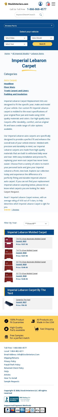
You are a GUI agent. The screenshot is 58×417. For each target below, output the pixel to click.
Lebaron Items (37, 53)
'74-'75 (18, 239)
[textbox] (29, 26)
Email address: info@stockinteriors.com (21, 354)
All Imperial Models (20, 53)
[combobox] (29, 26)
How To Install (10, 378)
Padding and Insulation (15, 94)
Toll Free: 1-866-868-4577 (15, 347)
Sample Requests (11, 381)
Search (42, 44)
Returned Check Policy (14, 368)
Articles (7, 374)
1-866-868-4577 (36, 9)
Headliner (9, 83)
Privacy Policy (10, 361)
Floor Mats (9, 87)
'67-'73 (18, 262)
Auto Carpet (10, 80)
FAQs (6, 371)
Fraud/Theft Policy (12, 364)
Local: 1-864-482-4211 (14, 351)
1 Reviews (15, 210)
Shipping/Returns (11, 358)
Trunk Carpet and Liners (16, 90)
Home (7, 53)
